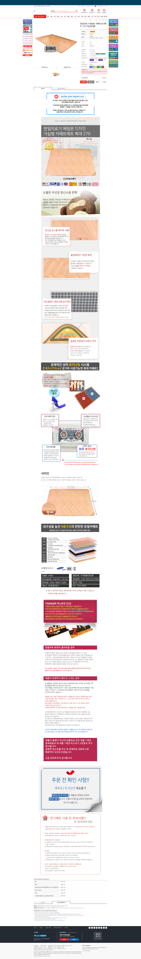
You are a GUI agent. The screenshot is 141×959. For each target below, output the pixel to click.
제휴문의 (74, 939)
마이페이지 (88, 6)
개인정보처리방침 (48, 927)
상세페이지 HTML (67, 67)
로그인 (79, 6)
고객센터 (105, 6)
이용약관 (41, 927)
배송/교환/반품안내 (61, 88)
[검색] (76, 11)
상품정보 (43, 88)
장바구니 (94, 6)
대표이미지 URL (45, 67)
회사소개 (35, 927)
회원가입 (83, 6)
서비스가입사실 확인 (86, 950)
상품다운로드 (103, 53)
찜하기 (97, 82)
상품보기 (97, 53)
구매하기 (83, 82)
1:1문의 (104, 82)
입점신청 (64, 939)
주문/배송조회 (100, 6)
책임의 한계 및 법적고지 (58, 927)
